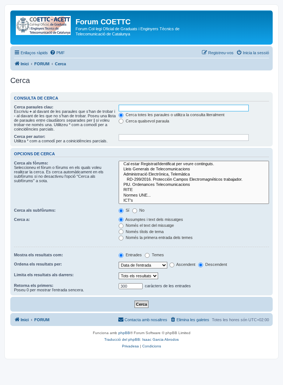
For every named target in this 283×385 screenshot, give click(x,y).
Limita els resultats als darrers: (44, 275)
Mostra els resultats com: (38, 255)
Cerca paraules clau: (33, 107)
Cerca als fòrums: (31, 163)
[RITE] (193, 189)
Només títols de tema (144, 231)
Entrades (133, 255)
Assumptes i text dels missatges (154, 219)
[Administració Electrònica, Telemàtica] (193, 174)
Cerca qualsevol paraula (147, 121)
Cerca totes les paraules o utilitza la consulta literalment (174, 114)
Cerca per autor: (29, 136)
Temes (157, 255)
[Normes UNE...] (193, 195)
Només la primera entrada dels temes (159, 237)
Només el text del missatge (149, 225)
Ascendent (185, 264)
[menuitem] (57, 52)
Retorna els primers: (33, 285)
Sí (127, 210)
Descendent (215, 264)
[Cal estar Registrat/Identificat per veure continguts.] (193, 164)
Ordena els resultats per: (38, 264)
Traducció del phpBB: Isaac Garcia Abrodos (141, 339)
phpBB (124, 333)
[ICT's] (193, 200)
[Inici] (44, 24)
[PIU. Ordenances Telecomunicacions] (193, 184)
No (141, 210)
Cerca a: (22, 219)
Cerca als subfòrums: (35, 210)
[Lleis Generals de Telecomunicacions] (193, 169)
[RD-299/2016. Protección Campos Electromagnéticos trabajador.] (193, 179)
